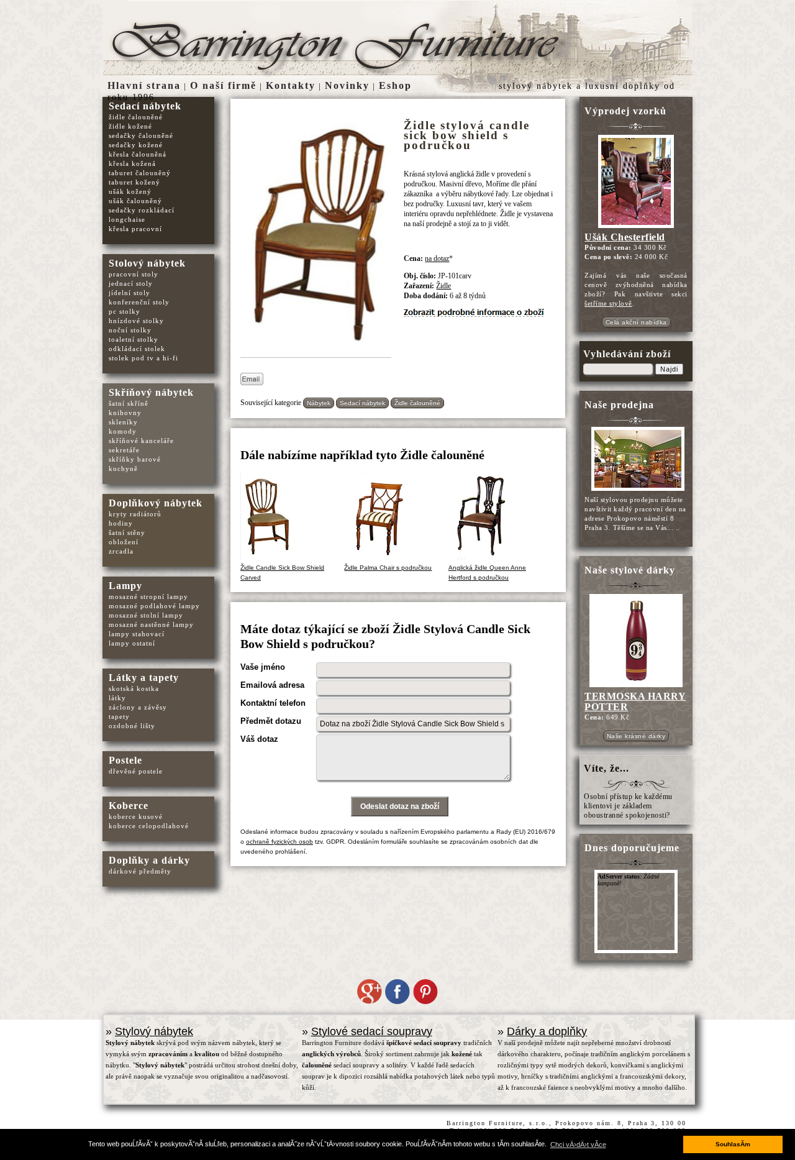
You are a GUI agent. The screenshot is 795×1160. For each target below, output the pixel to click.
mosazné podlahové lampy (154, 606)
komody (123, 431)
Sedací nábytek (362, 403)
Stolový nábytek (147, 263)
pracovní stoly (133, 274)
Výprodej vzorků (625, 111)
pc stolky (124, 311)
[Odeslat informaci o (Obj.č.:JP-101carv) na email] (251, 382)
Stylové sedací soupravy (371, 1031)
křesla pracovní (135, 228)
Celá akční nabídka (636, 322)
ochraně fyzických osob (279, 841)
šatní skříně (128, 403)
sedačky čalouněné (141, 135)
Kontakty (291, 85)
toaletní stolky (133, 339)
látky (117, 697)
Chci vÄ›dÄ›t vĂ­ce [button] (578, 1144)
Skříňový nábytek (151, 392)
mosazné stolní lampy (146, 615)
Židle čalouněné (417, 403)
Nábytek (318, 403)
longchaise (127, 219)
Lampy (125, 585)
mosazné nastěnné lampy (151, 624)
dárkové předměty (140, 871)
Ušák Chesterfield (624, 237)
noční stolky (130, 330)
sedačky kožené (136, 144)
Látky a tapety (144, 677)
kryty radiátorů (135, 514)
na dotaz (437, 258)
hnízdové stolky (136, 320)
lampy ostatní (132, 643)
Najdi (669, 369)
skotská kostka (134, 688)
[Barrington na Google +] (369, 1001)
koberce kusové (136, 816)
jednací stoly (131, 283)
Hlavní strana (144, 85)
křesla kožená (132, 163)
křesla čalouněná (137, 154)
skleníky (123, 422)
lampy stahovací (137, 633)
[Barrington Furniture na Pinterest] (425, 1001)
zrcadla (121, 551)
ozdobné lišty (132, 725)
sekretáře (124, 450)
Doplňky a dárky (149, 860)
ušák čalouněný (135, 200)
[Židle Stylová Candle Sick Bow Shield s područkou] (319, 350)
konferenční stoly (139, 302)
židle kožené (130, 126)
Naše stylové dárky (629, 570)
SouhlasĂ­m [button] (733, 1144)
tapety (119, 716)
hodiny (121, 523)
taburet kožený (134, 182)
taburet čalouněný (140, 172)
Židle (443, 285)
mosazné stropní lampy (148, 596)
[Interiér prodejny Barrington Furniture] (636, 490)
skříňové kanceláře (141, 440)
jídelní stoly (129, 292)
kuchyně (123, 468)
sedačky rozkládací (142, 210)
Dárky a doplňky (547, 1031)
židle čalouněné (136, 117)
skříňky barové (135, 459)
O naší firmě (223, 85)
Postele (125, 760)
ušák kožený (130, 191)
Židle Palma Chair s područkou (388, 567)
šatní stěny (127, 532)
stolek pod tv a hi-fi (143, 358)
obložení (124, 542)
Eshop (395, 85)
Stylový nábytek (154, 1031)
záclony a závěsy (138, 707)
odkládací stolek (137, 348)
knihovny (125, 412)
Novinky (347, 85)
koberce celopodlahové (149, 825)
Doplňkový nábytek (155, 503)
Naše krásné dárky (636, 736)
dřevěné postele (136, 771)
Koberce (128, 805)
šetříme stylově (608, 303)
